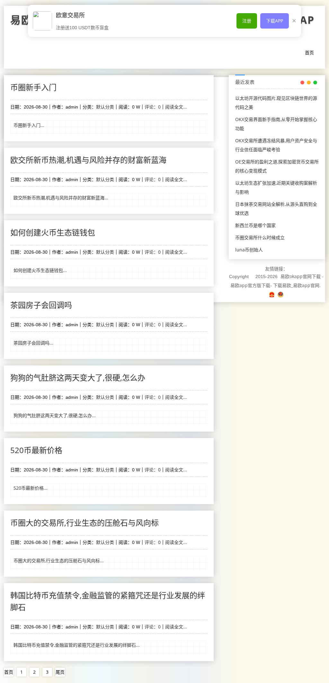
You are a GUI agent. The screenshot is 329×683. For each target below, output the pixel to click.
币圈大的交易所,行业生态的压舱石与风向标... (58, 560)
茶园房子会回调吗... (33, 343)
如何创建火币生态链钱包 (52, 232)
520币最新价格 (36, 450)
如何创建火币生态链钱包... (40, 270)
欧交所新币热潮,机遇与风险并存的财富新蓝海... (60, 198)
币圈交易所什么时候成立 (260, 237)
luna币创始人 (249, 250)
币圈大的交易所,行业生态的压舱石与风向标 (84, 522)
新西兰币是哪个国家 (255, 225)
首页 (309, 52)
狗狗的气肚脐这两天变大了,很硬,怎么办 (77, 377)
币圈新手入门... (28, 125)
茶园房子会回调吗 (41, 305)
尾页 (60, 672)
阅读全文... (176, 107)
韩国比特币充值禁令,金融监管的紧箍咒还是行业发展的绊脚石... (76, 645)
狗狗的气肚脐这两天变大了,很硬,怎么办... (54, 415)
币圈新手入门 (33, 87)
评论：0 (153, 107)
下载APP (274, 21)
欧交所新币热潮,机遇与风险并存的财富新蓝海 (88, 159)
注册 (246, 21)
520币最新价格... (30, 488)
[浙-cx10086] (272, 294)
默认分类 (105, 107)
